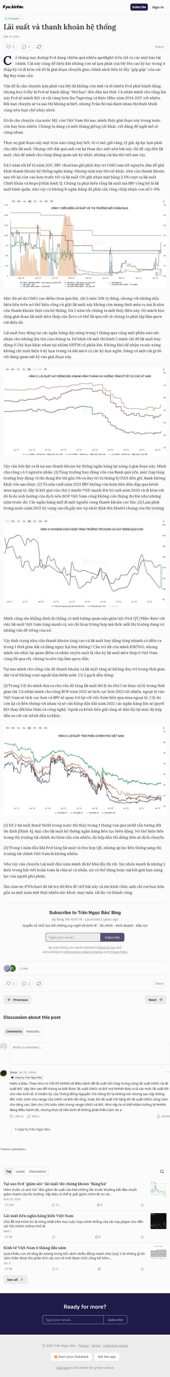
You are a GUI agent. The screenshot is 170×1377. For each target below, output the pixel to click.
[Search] (162, 1171)
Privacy (83, 1345)
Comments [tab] (14, 1031)
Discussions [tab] (37, 1171)
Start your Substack (73, 1357)
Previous (20, 999)
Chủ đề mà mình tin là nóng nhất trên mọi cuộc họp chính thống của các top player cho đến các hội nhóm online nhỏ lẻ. (73, 1223)
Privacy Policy (118, 952)
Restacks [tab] (32, 1031)
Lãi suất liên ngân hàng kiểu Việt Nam (38, 1215)
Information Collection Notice (83, 952)
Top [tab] (8, 1171)
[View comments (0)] (54, 1237)
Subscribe (139, 7)
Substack (63, 1368)
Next (153, 999)
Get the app (107, 1357)
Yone (13, 1072)
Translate (13, 18)
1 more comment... (13, 1149)
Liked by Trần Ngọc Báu (28, 1077)
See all (12, 1279)
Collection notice (115, 1345)
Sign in (158, 7)
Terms (95, 1345)
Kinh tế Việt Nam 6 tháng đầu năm (35, 1247)
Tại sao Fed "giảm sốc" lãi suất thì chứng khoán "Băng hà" (55, 1183)
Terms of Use (106, 947)
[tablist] (23, 1031)
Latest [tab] (20, 1171)
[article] (85, 1194)
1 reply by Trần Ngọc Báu (32, 1129)
